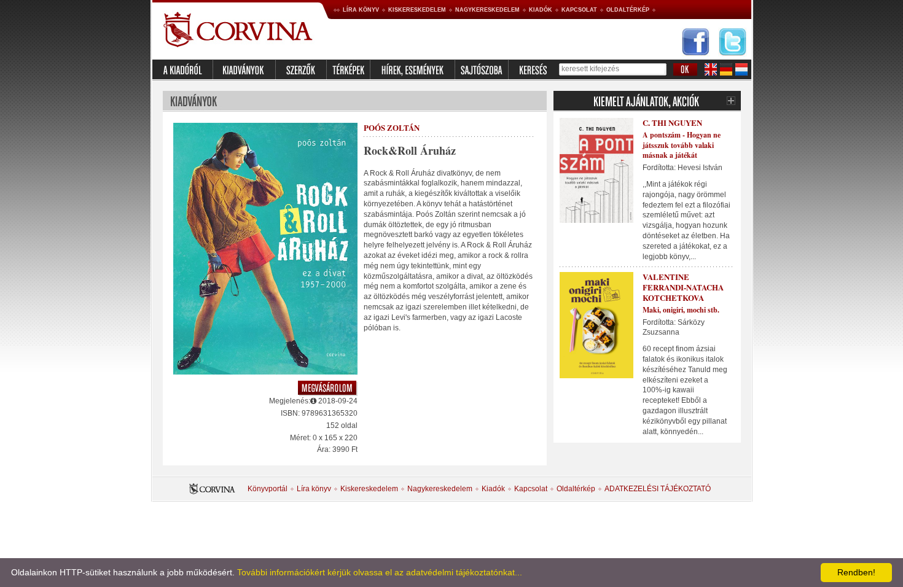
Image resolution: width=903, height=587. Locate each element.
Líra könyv (361, 10)
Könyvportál (267, 488)
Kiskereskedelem (417, 10)
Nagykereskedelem (487, 10)
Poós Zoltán (392, 127)
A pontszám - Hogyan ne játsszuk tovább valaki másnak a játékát (682, 145)
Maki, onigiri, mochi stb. (681, 310)
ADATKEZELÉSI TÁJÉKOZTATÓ (657, 488)
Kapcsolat (579, 10)
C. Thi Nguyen (672, 122)
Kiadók (540, 10)
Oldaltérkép (627, 10)
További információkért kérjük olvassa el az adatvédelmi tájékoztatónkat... (379, 572)
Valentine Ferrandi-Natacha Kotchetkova (683, 287)
